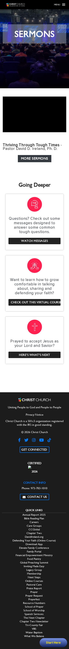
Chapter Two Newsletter (34, 621)
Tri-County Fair (34, 625)
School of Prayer (34, 606)
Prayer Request (34, 595)
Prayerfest (34, 599)
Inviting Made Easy (34, 566)
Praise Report (34, 588)
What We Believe (34, 636)
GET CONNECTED (34, 449)
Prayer (34, 591)
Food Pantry (34, 558)
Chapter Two (34, 533)
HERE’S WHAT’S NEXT (34, 355)
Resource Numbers (34, 602)
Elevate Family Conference (34, 547)
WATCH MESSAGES (34, 241)
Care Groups (34, 525)
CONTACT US (36, 497)
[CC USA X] (26, 440)
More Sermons (34, 158)
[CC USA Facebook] (19, 440)
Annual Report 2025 (34, 514)
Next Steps (34, 577)
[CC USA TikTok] (49, 440)
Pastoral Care (34, 584)
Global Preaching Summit (34, 562)
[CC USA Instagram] (34, 440)
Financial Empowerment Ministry (34, 555)
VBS (34, 628)
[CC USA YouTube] (41, 440)
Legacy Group (34, 569)
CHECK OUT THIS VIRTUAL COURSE (36, 302)
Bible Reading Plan (34, 518)
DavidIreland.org (34, 536)
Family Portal (34, 551)
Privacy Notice (34, 414)
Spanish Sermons (34, 614)
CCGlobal (34, 529)
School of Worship (34, 610)
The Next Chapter (34, 617)
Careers (34, 522)
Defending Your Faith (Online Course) (34, 540)
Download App (34, 544)
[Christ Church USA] (15, 5)
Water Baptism (34, 632)
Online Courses (34, 580)
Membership (34, 573)
